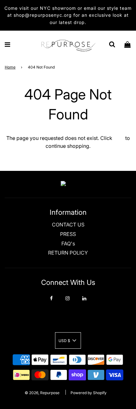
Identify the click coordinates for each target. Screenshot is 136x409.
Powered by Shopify (89, 392)
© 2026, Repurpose (42, 392)
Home (10, 67)
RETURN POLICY (68, 253)
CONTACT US (68, 224)
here (119, 138)
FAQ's (68, 243)
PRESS (68, 234)
